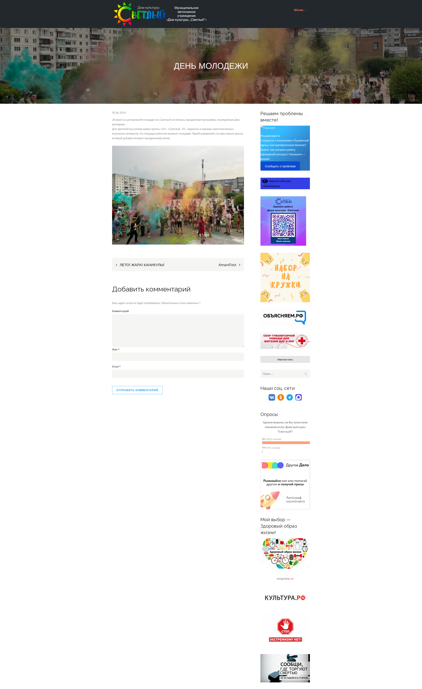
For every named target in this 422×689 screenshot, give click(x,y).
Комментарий (120, 311)
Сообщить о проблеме (280, 166)
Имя (116, 349)
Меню (298, 10)
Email (116, 366)
